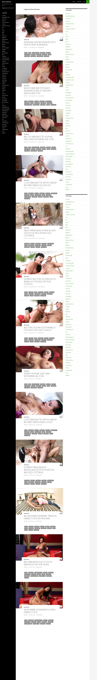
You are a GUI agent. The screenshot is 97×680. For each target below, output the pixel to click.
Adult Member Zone (70, 16)
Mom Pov (68, 131)
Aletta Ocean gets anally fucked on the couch (40, 328)
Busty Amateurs (6, 1)
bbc (30, 52)
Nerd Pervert (68, 138)
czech (32, 195)
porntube (41, 141)
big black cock (36, 52)
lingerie (40, 196)
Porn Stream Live (69, 143)
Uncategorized (69, 184)
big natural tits (38, 572)
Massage (67, 120)
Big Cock (68, 51)
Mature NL (68, 125)
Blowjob (67, 59)
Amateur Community (70, 28)
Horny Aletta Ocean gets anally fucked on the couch (40, 281)
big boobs (43, 52)
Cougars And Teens (70, 79)
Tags (84, 1)
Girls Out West (69, 100)
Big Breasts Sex (69, 49)
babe (26, 52)
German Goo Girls (70, 97)
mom (26, 529)
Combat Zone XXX (70, 77)
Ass (66, 34)
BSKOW (67, 67)
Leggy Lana (68, 113)
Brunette (68, 64)
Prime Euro (26, 39)
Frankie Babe (68, 92)
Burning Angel (69, 69)
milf (54, 528)
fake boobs (37, 245)
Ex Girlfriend (28, 196)
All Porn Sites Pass (70, 23)
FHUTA (67, 90)
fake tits (44, 245)
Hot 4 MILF (68, 105)
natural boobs (28, 104)
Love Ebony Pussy (69, 118)
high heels (50, 103)
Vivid (67, 187)
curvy (44, 149)
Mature (67, 123)
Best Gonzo (68, 44)
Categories (79, 1)
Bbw (67, 41)
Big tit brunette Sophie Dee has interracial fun (39, 138)
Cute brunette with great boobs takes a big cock (40, 421)
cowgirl (48, 193)
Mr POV (67, 136)
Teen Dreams (68, 171)
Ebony (67, 87)
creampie (45, 54)
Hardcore (33, 56)
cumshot (27, 103)
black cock (27, 54)
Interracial (68, 108)
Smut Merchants (69, 164)
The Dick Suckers (69, 174)
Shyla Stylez (68, 161)
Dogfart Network (69, 85)
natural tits (36, 104)
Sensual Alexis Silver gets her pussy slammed (40, 43)
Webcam (68, 189)
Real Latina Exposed (70, 153)
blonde (47, 526)
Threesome (68, 176)
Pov (66, 146)
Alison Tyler (68, 18)
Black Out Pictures (70, 54)
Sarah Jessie (68, 159)
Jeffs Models (68, 110)
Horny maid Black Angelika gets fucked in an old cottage (39, 470)
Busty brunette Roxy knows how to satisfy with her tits (37, 91)
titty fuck (53, 104)
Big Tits (48, 52)
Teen (67, 169)
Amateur (68, 26)
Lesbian (67, 115)
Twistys (67, 182)
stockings (43, 295)
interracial (39, 56)
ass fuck (31, 292)
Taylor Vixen (68, 166)
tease (48, 104)
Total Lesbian (68, 179)
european (27, 56)
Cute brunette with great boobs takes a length (40, 184)
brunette (39, 54)
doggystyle (38, 195)
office (31, 295)
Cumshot (68, 82)
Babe (67, 39)
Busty (67, 72)
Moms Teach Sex (69, 133)
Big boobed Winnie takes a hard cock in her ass (40, 517)
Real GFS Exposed (69, 151)
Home (74, 1)
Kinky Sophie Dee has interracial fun (37, 375)
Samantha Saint (69, 156)
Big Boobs (68, 46)
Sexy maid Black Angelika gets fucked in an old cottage (40, 233)
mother (30, 529)
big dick (48, 147)
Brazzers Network (69, 62)
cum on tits (48, 101)
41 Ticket (68, 13)
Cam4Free (68, 74)
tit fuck (38, 483)
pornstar (46, 56)
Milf (66, 128)
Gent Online (68, 95)
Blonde (67, 56)
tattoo (32, 483)
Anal (26, 292)
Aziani (67, 36)
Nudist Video (68, 141)
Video (26, 47)
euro (50, 54)
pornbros (41, 47)
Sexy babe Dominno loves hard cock (39, 611)
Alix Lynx (68, 21)
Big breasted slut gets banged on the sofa (38, 563)
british (33, 54)
